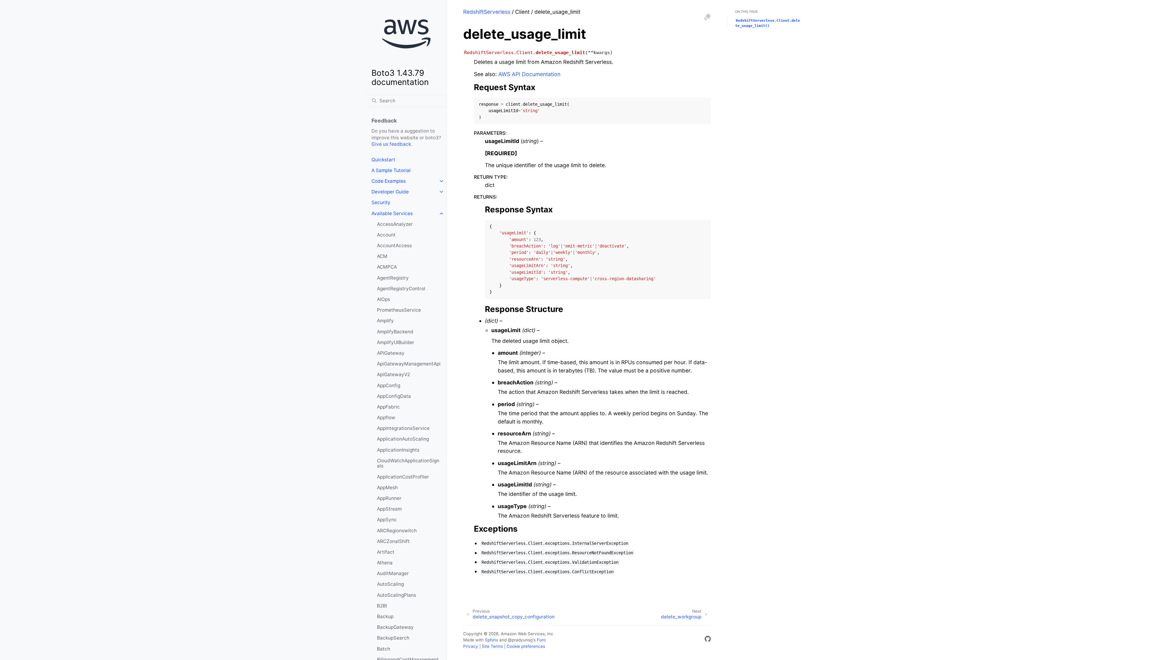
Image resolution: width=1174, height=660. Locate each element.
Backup (385, 616)
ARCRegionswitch (397, 531)
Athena (385, 563)
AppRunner (389, 498)
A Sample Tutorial (391, 170)
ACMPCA (387, 267)
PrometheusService (399, 310)
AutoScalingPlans (396, 595)
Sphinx (491, 639)
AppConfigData (394, 396)
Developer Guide (390, 192)
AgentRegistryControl (401, 289)
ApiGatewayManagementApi (409, 364)
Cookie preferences (526, 646)
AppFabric (388, 407)
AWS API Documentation (529, 74)
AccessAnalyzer (395, 224)
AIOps (383, 299)
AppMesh (387, 487)
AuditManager (393, 573)
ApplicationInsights (398, 450)
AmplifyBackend (395, 332)
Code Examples (388, 181)
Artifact (385, 552)
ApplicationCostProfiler (403, 477)
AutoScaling (390, 584)
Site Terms (492, 646)
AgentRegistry (393, 278)
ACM (382, 256)
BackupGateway (395, 627)
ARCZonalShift (393, 541)
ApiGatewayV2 (393, 374)
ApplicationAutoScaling (403, 439)
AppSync (387, 519)
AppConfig (388, 385)
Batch (383, 649)
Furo (541, 639)
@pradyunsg (520, 639)
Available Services (392, 213)
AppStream (389, 509)
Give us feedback (391, 144)
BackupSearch (393, 638)
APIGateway (390, 353)
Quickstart (383, 160)
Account (386, 235)
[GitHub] (708, 640)
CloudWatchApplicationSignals (408, 463)
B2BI (382, 606)
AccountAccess (394, 245)
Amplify (385, 321)
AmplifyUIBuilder (395, 342)
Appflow (386, 417)
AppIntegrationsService (403, 428)
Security (380, 202)
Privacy (470, 646)
